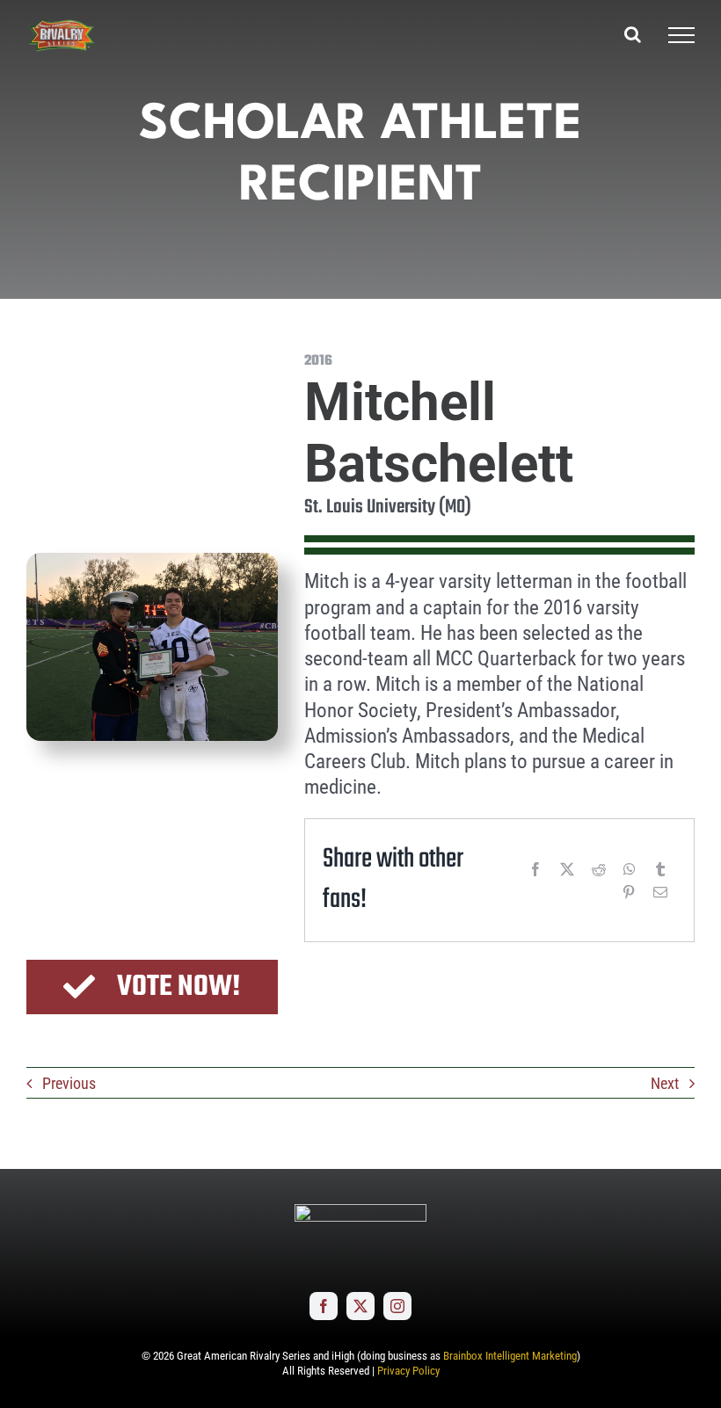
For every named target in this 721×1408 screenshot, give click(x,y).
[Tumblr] (660, 869)
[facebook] (324, 1306)
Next (665, 1083)
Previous (69, 1083)
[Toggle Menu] (681, 35)
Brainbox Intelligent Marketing (510, 1355)
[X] (567, 869)
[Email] (660, 892)
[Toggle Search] (632, 34)
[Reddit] (599, 869)
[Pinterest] (629, 892)
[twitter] (360, 1306)
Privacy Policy (408, 1370)
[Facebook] (535, 869)
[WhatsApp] (630, 869)
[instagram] (397, 1306)
